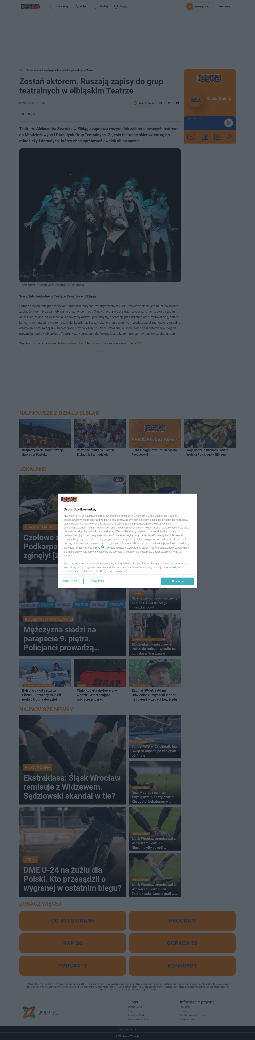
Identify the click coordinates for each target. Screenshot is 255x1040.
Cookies (84, 571)
